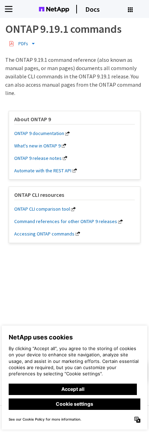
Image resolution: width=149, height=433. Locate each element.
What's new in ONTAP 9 (37, 146)
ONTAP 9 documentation (39, 133)
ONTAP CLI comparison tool (42, 209)
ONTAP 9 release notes (38, 158)
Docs (92, 9)
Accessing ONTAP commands (44, 234)
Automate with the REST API (42, 170)
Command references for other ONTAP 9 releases (65, 221)
